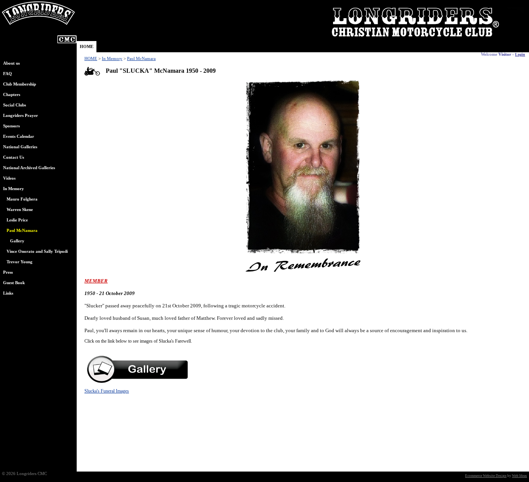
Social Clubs (14, 105)
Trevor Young (20, 262)
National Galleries (20, 147)
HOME (86, 47)
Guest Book (14, 283)
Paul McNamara (141, 59)
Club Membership (19, 84)
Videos (9, 178)
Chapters (11, 95)
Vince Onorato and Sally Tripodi (37, 251)
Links (8, 293)
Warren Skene (20, 210)
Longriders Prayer (20, 115)
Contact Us (13, 157)
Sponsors (11, 126)
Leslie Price (17, 220)
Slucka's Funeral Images (106, 391)
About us (11, 63)
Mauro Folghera (22, 199)
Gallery (17, 241)
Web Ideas (519, 476)
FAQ (7, 74)
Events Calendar (18, 136)
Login (520, 54)
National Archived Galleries (29, 168)
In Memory (13, 189)
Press (8, 272)
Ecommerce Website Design (486, 476)
